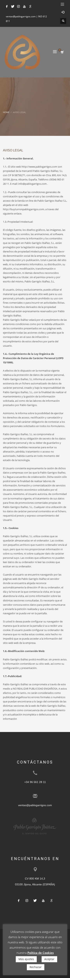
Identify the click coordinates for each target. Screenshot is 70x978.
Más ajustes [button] (26, 959)
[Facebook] (7, 6)
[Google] (30, 6)
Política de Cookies (40, 953)
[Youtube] (24, 6)
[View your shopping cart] (62, 52)
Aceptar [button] (49, 959)
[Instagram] (18, 6)
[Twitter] (13, 6)
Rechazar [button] (36, 967)
